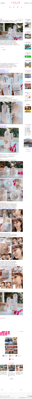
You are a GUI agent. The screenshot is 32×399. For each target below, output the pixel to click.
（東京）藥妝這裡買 (27, 129)
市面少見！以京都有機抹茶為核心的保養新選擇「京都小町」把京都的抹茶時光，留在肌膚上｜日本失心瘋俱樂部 (3, 373)
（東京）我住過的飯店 (27, 127)
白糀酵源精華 (3, 331)
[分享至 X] (3, 49)
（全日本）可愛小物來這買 (28, 132)
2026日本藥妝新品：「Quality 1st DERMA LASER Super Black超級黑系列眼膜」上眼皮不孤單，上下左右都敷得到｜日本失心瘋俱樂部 (11, 374)
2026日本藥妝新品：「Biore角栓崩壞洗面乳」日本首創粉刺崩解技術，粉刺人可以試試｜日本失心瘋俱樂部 (19, 373)
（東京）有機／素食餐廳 (28, 131)
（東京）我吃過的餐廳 (27, 128)
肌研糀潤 (9, 331)
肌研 (6, 331)
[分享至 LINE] (4, 49)
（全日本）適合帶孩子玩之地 (28, 134)
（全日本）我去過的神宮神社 (28, 135)
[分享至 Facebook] (2, 49)
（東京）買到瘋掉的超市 (28, 130)
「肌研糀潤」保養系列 (2, 318)
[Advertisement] (16, 13)
